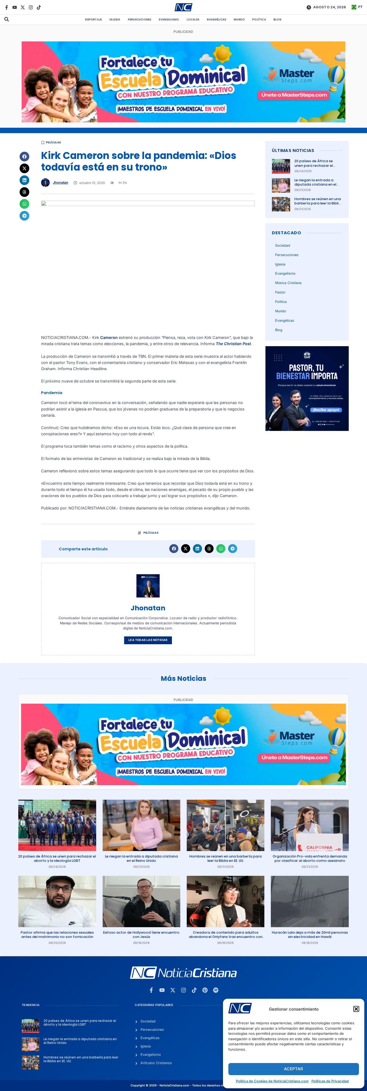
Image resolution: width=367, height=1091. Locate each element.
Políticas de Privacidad (330, 1081)
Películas (53, 142)
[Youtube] (14, 7)
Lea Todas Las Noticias (147, 640)
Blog (278, 19)
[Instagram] (30, 7)
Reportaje (93, 19)
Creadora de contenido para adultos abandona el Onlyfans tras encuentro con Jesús (225, 937)
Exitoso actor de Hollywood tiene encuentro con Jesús (141, 934)
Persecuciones (140, 19)
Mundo (239, 19)
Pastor (280, 292)
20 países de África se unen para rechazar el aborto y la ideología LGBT (317, 165)
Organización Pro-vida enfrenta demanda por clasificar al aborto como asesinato (310, 858)
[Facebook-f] (6, 7)
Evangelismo (169, 19)
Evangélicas (216, 19)
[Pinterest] (205, 990)
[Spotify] (215, 990)
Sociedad (282, 245)
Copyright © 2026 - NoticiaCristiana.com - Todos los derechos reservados (183, 1085)
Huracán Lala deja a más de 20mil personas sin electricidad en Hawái (310, 934)
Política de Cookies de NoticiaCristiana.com (272, 1081)
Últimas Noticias (293, 150)
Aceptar (293, 1068)
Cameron (109, 337)
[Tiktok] (39, 7)
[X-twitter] (22, 7)
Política (259, 19)
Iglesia (114, 19)
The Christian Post (233, 343)
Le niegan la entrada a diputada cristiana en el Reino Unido (315, 184)
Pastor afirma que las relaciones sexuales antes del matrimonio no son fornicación (57, 934)
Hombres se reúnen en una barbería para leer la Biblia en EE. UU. (317, 203)
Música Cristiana (288, 283)
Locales (193, 19)
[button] (356, 1009)
